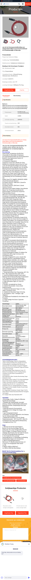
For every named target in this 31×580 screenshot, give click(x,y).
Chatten (28, 4)
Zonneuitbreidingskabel (9, 480)
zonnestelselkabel (21, 480)
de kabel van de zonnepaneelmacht (11, 477)
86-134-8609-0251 (26, 1)
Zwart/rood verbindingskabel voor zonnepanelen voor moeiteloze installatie (21, 507)
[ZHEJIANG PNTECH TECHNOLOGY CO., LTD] (6, 4)
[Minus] (29, 544)
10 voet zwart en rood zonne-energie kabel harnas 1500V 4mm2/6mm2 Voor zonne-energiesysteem (8, 507)
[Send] (29, 577)
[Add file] (2, 577)
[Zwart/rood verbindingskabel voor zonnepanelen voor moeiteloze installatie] (22, 498)
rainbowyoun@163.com (7, 1)
